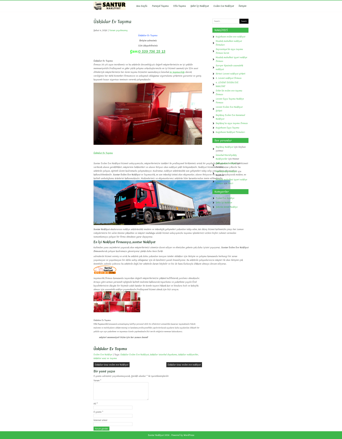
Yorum (97, 380)
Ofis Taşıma (179, 5)
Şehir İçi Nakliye (224, 202)
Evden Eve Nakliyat (223, 5)
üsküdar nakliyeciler (188, 354)
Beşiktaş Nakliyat (224, 146)
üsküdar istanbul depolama (163, 354)
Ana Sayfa (141, 5)
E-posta (98, 411)
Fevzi (230, 183)
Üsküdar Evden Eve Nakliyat (134, 354)
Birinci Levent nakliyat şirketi (230, 73)
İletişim (242, 5)
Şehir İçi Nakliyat (200, 5)
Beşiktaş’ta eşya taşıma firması (232, 123)
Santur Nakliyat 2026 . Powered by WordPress (171, 435)
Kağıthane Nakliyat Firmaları (230, 132)
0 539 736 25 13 (151, 51)
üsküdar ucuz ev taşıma (105, 358)
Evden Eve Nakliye (103, 354)
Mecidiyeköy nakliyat (226, 171)
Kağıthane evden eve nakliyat (230, 36)
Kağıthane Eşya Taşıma (227, 127)
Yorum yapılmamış (118, 30)
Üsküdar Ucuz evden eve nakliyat (184, 364)
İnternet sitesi (100, 420)
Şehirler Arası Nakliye (227, 206)
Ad (96, 403)
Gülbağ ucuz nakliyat (226, 163)
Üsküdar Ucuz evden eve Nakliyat (111, 364)
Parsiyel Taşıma (160, 5)
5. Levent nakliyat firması (229, 78)
